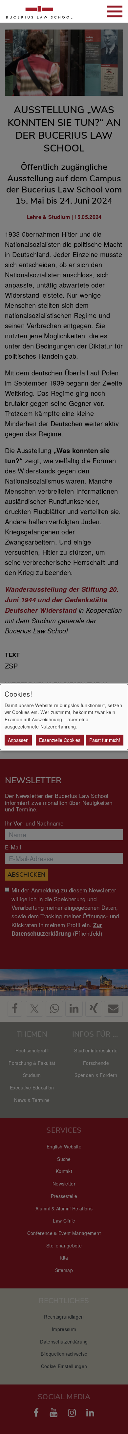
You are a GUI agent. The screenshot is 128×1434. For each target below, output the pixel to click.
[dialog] (64, 717)
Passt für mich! (104, 740)
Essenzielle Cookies (59, 740)
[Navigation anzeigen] (115, 11)
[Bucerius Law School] (39, 11)
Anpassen (18, 740)
